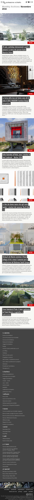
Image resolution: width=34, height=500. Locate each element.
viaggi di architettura (7, 378)
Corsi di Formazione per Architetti (10, 337)
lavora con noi (13, 491)
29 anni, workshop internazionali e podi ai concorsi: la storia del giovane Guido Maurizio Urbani (16, 50)
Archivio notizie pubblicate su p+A (11, 348)
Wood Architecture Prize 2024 (10, 478)
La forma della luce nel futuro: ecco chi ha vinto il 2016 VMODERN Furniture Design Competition (16, 101)
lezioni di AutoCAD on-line (9, 398)
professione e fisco (7, 391)
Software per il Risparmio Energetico (11, 405)
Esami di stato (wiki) (7, 440)
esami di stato (6, 385)
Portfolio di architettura (8, 424)
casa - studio (6, 383)
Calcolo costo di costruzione (9, 462)
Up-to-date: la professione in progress (11, 361)
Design (4, 346)
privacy (20, 491)
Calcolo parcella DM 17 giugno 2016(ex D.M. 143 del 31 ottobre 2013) (11, 453)
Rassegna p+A (6, 368)
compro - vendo (6, 380)
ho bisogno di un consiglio (9, 376)
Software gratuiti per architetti (9, 403)
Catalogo (5, 353)
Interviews (5, 364)
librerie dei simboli (7, 401)
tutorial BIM (5, 466)
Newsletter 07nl (6, 429)
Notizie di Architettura (8, 342)
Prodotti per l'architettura (8, 366)
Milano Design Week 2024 (9, 476)
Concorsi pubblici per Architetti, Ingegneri (12, 411)
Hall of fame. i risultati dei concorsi (11, 359)
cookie (25, 491)
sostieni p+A (29, 489)
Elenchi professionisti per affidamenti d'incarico (14, 415)
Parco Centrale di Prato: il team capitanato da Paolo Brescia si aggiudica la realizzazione (16, 312)
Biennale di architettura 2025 (9, 471)
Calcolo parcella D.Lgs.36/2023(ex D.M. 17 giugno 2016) (10, 449)
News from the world (8, 355)
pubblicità (13, 489)
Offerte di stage (6, 420)
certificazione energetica (8, 389)
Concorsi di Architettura (8, 340)
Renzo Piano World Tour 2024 (10, 473)
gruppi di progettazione (8, 374)
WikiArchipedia (6, 438)
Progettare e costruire (8, 357)
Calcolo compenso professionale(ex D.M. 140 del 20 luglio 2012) (10, 456)
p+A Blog (5, 350)
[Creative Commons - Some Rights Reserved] (17, 494)
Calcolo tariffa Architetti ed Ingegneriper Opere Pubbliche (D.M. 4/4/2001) (11, 459)
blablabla (5, 387)
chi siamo (6, 489)
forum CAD (5, 396)
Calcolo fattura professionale (9, 446)
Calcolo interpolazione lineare (10, 464)
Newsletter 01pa (6, 431)
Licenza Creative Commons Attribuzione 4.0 (23, 497)
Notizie (30, 43)
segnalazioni (21, 489)
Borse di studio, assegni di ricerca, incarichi (13, 413)
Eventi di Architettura (7, 335)
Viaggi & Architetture (7, 344)
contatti (31, 491)
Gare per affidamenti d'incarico (10, 418)
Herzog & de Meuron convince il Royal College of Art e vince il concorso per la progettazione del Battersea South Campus (16, 259)
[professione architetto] (13, 3)
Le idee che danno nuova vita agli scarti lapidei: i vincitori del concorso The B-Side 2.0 (15, 207)
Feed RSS (5, 433)
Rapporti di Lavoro (7, 422)
